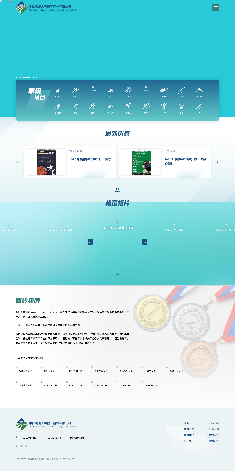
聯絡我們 (213, 441)
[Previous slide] (18, 162)
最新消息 (213, 423)
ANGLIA (75, 458)
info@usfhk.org (77, 437)
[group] (70, 162)
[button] (16, 77)
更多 (117, 189)
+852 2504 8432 (28, 437)
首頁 (186, 423)
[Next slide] (216, 162)
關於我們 (213, 435)
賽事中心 (188, 435)
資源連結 (213, 429)
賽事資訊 (188, 429)
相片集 (187, 441)
